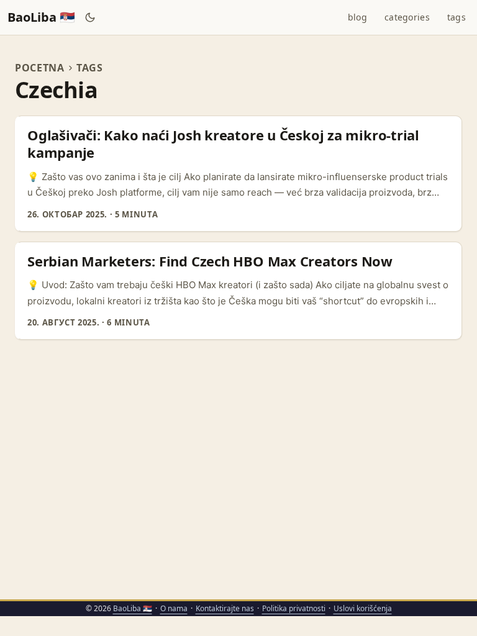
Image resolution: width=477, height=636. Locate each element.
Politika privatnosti (293, 608)
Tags (89, 68)
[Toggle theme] (90, 17)
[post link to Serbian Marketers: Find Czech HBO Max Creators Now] (239, 290)
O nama (174, 608)
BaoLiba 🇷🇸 (41, 17)
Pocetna (40, 68)
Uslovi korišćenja (363, 608)
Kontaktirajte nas (225, 608)
